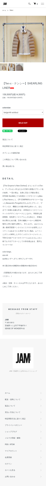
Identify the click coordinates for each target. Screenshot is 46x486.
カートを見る (10, 470)
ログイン (8, 463)
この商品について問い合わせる (14, 159)
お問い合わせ (10, 476)
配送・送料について (12, 399)
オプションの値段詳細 (11, 153)
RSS (6, 444)
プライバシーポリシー (13, 425)
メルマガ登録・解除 (12, 438)
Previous (3, 39)
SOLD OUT (23, 123)
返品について (7, 139)
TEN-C (11, 10)
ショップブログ (11, 431)
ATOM (12, 444)
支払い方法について (12, 412)
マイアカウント (11, 450)
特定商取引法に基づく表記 (12, 146)
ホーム (4, 10)
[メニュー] (42, 3)
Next (43, 39)
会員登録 (8, 457)
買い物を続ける (8, 166)
